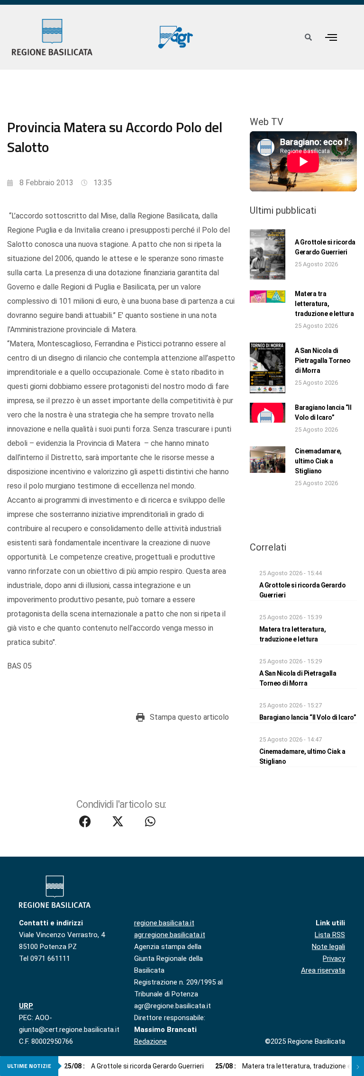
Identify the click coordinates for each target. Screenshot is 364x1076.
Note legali (328, 946)
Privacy (334, 958)
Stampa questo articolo (189, 717)
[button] (331, 37)
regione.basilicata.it (164, 923)
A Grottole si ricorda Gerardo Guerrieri (134, 1066)
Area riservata (323, 970)
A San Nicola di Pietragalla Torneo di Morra (322, 360)
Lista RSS (330, 935)
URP (26, 1006)
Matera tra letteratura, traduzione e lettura (324, 303)
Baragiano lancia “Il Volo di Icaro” (307, 717)
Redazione (150, 1041)
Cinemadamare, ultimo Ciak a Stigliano (318, 461)
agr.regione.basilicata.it (169, 935)
